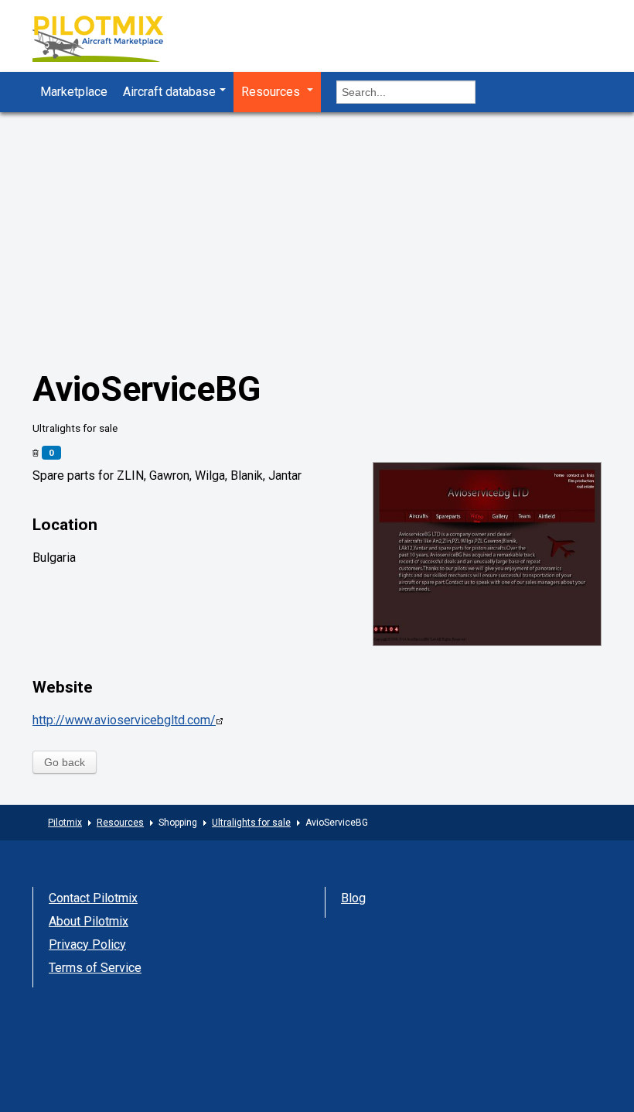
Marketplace (73, 91)
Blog (353, 898)
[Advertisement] (317, 251)
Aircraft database (169, 91)
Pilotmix (65, 822)
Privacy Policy (87, 944)
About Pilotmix (88, 921)
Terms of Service (95, 967)
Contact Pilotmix (93, 898)
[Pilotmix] (111, 40)
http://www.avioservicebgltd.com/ (124, 720)
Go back (64, 762)
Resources (272, 91)
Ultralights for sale (251, 822)
